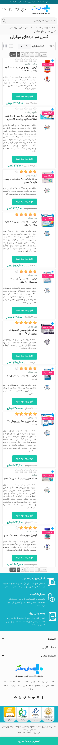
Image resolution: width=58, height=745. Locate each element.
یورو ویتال (32, 218)
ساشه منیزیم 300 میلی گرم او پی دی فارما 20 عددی (20, 180)
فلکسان (34, 475)
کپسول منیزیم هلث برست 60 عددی (20, 535)
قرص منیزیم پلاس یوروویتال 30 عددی (22, 377)
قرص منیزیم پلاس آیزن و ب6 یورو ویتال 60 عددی (21, 223)
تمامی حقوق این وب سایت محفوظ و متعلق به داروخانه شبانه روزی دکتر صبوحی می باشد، (29, 728)
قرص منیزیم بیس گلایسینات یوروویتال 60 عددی (23, 280)
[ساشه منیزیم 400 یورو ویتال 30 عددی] (47, 433)
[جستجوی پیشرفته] (4, 20)
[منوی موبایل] (54, 10)
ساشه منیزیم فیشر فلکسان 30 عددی (20, 478)
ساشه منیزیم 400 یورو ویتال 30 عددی (22, 423)
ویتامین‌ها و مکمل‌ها (39, 28)
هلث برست (32, 531)
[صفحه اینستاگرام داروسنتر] (38, 697)
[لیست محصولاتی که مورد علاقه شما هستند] (17, 10)
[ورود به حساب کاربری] (10, 10)
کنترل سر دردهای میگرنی (45, 31)
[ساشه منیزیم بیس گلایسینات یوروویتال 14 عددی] (47, 342)
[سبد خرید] (3, 10)
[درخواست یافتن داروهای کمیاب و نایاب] (23, 10)
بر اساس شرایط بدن (18, 28)
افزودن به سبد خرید (24, 96)
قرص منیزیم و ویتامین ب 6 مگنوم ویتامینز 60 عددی (21, 69)
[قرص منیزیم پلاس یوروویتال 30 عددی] (47, 387)
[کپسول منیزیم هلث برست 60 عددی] (47, 547)
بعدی (43, 54)
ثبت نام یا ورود (22, 2)
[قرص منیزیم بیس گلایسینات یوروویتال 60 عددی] (47, 290)
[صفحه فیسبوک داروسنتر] (42, 697)
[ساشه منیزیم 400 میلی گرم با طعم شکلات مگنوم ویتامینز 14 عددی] (47, 127)
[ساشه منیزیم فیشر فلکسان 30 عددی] (47, 490)
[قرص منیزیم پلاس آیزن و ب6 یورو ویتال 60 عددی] (47, 233)
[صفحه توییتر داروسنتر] (33, 697)
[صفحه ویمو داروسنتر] (24, 697)
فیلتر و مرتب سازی (29, 741)
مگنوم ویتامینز (31, 64)
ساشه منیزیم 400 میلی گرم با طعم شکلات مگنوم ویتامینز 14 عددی (21, 117)
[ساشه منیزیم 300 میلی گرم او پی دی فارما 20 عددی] (47, 190)
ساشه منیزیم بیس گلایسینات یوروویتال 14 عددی (23, 331)
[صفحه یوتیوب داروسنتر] (20, 697)
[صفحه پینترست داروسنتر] (15, 697)
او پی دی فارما (31, 175)
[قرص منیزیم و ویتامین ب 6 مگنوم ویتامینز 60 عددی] (47, 79)
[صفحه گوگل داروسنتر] (29, 697)
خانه (54, 28)
